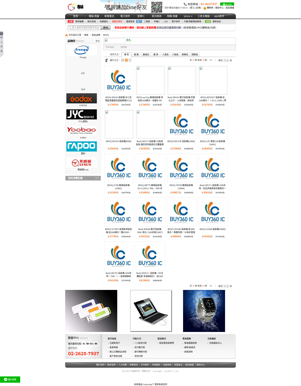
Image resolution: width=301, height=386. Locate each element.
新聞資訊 (134, 365)
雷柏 (83, 153)
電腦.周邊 (94, 16)
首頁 (75, 16)
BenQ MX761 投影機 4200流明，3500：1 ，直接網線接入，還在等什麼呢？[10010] (118, 276)
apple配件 (219, 16)
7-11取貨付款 (140, 343)
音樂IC (141, 16)
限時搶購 (79, 21)
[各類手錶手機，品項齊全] (204, 311)
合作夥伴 (145, 365)
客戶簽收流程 (116, 356)
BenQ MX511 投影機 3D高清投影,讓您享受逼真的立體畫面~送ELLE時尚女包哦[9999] (150, 144)
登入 (192, 8)
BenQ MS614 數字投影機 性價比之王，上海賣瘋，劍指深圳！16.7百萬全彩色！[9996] (181, 100)
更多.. (129, 40)
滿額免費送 (117, 21)
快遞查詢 (167, 365)
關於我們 (100, 365)
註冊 (198, 8)
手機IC (157, 21)
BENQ (106, 35)
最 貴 (155, 54)
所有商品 (110, 47)
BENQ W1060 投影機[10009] (212, 229)
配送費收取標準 (166, 343)
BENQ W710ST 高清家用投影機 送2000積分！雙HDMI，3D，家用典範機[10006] (118, 232)
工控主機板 (204, 16)
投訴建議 (230, 8)
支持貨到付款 (169, 27)
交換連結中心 (215, 343)
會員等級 (114, 347)
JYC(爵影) (83, 121)
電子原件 (125, 16)
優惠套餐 (130, 21)
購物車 (210, 8)
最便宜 (146, 54)
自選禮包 (104, 21)
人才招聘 (122, 365)
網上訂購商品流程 (118, 352)
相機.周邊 (172, 16)
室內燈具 (156, 16)
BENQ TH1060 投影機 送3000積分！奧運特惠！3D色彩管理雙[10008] (181, 232)
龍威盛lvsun (83, 169)
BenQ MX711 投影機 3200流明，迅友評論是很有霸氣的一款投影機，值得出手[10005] (212, 188)
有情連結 (156, 365)
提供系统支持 (161, 384)
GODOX (83, 105)
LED (166, 21)
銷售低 (185, 54)
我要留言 (178, 365)
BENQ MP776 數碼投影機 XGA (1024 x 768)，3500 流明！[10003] (149, 188)
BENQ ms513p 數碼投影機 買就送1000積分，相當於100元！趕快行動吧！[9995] (150, 100)
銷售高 (195, 54)
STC (83, 73)
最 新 (126, 54)
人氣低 (165, 54)
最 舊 (136, 54)
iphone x (188, 16)
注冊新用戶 (115, 343)
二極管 (147, 21)
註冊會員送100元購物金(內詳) (200, 27)
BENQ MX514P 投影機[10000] (181, 141)
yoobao (83, 137)
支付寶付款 (139, 347)
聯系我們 (111, 365)
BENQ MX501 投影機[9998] (118, 141)
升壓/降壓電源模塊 (192, 21)
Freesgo (83, 57)
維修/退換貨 (189, 347)
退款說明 (188, 352)
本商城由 (138, 384)
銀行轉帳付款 (140, 352)
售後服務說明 (190, 343)
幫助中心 (219, 8)
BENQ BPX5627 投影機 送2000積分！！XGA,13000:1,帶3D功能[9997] (212, 100)
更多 (98, 41)
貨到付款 (138, 356)
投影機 (124, 47)
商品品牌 (96, 35)
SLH (83, 89)
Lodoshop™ (148, 384)
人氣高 (175, 54)
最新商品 (217, 21)
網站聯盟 (189, 365)
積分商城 (91, 21)
